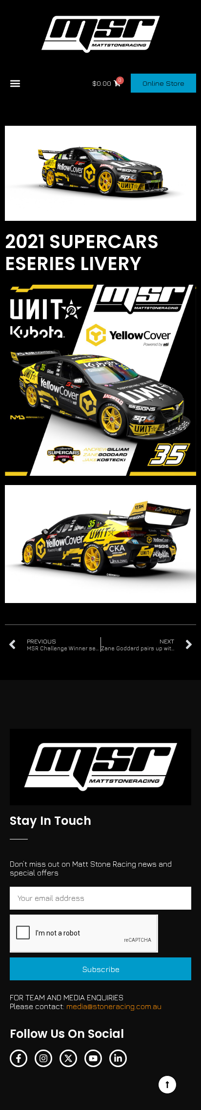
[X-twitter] (68, 1058)
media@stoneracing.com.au (113, 1006)
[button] (15, 83)
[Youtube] (93, 1058)
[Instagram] (43, 1058)
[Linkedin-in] (118, 1058)
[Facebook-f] (18, 1058)
